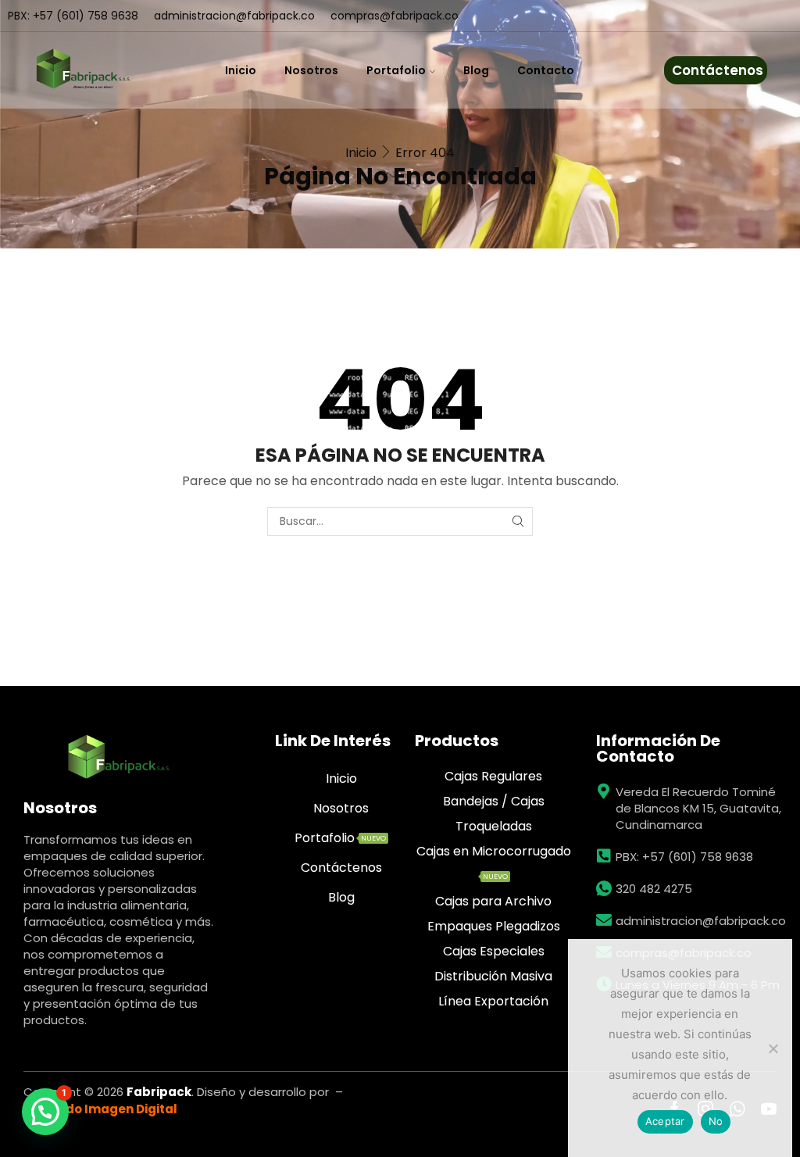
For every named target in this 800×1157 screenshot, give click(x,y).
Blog (476, 70)
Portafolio (396, 70)
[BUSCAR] (518, 521)
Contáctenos (717, 70)
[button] (45, 1111)
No (716, 1121)
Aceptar (665, 1121)
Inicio (240, 70)
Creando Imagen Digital (102, 1109)
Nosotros (311, 70)
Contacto (545, 70)
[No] (772, 1048)
